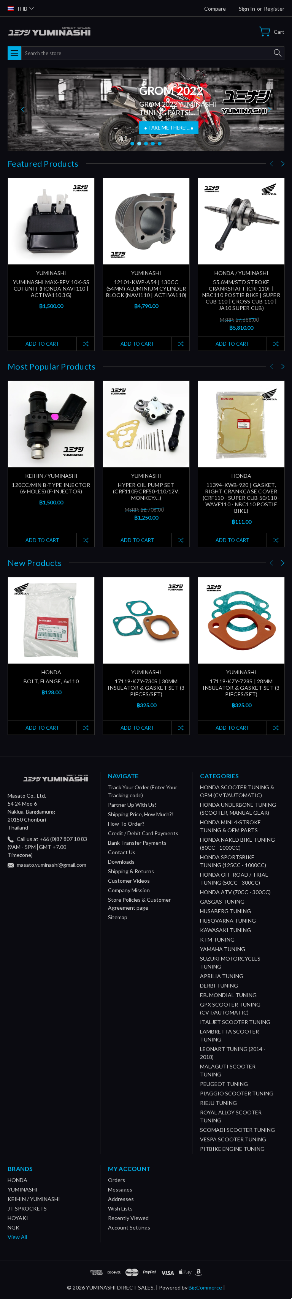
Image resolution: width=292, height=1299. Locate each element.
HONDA (17, 1180)
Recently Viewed (128, 1218)
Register (274, 8)
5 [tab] (160, 143)
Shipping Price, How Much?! (141, 814)
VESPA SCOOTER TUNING (233, 1139)
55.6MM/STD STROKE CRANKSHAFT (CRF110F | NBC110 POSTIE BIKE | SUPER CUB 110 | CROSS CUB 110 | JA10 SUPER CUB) (241, 295)
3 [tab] (146, 143)
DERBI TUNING (219, 985)
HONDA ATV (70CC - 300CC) (235, 892)
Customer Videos (129, 880)
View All (17, 1237)
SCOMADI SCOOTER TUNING (237, 1130)
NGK (13, 1227)
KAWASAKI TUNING (225, 930)
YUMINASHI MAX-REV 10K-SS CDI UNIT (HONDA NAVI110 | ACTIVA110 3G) (51, 288)
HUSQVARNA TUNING (228, 920)
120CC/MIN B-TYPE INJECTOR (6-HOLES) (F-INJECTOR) (51, 488)
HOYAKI (18, 1218)
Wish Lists (120, 1208)
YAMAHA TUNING (222, 949)
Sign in (247, 8)
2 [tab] (139, 143)
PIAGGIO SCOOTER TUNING (236, 1093)
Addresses (121, 1199)
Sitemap (117, 917)
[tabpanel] (146, 109)
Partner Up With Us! (132, 804)
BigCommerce (205, 1287)
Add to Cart (42, 344)
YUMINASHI (23, 1189)
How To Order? (126, 823)
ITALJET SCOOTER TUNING (235, 1022)
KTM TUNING (217, 939)
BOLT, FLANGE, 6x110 (51, 681)
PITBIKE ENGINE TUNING (232, 1149)
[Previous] (23, 109)
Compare (215, 8)
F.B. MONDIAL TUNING (228, 995)
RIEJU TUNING (218, 1103)
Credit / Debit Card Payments (143, 833)
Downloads (121, 861)
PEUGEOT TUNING (224, 1084)
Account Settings (129, 1227)
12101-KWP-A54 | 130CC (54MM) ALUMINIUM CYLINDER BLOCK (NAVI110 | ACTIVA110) (146, 288)
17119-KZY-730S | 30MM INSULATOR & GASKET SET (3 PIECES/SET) (146, 687)
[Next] (269, 109)
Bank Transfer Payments (137, 842)
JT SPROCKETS (27, 1208)
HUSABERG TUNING (225, 911)
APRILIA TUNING (221, 976)
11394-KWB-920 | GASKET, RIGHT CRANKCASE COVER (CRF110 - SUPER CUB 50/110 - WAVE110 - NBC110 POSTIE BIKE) (241, 498)
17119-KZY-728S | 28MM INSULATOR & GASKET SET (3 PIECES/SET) (241, 687)
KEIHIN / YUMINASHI (34, 1199)
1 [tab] (132, 143)
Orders (116, 1180)
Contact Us (121, 852)
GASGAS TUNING (222, 901)
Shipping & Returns (131, 871)
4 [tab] (153, 143)
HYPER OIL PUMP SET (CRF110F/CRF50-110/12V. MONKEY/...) (146, 491)
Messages (120, 1189)
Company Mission (129, 890)
